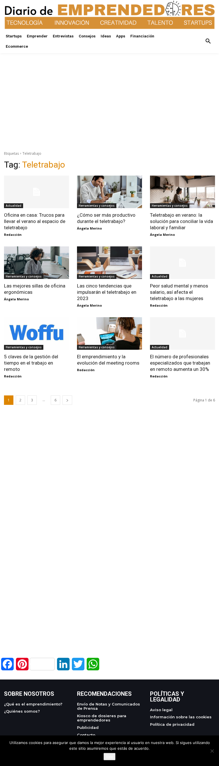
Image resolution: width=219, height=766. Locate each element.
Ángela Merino (89, 228)
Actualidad (13, 206)
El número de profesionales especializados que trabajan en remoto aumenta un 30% (180, 363)
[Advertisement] (109, 93)
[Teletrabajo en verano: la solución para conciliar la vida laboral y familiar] (182, 192)
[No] (212, 751)
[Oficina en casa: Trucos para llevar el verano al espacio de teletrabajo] (36, 192)
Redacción (13, 234)
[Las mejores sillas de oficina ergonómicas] (36, 262)
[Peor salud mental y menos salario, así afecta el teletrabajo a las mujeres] (182, 262)
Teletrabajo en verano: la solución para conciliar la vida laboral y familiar (181, 221)
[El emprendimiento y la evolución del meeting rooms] (109, 333)
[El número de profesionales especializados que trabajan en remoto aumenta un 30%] (182, 333)
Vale (109, 756)
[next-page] (67, 400)
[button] (208, 41)
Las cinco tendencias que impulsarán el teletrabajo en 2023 (106, 292)
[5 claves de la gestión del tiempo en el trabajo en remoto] (36, 333)
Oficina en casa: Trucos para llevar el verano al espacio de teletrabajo (34, 221)
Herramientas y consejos (97, 206)
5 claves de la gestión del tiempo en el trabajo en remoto (31, 363)
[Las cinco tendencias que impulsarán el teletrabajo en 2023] (109, 262)
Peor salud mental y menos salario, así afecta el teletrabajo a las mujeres (179, 292)
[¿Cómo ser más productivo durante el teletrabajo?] (109, 192)
